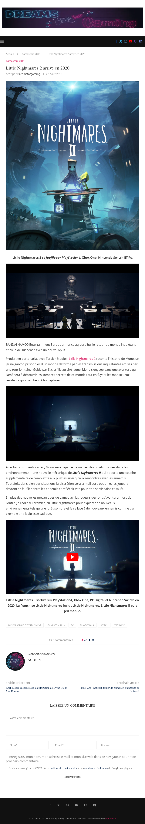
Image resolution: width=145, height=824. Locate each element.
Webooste (110, 818)
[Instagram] (125, 41)
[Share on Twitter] (93, 640)
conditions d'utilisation (96, 768)
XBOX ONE (119, 625)
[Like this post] (85, 640)
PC (72, 625)
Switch (104, 625)
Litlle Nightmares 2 (82, 359)
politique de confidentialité (64, 768)
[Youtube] (130, 41)
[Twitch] (135, 41)
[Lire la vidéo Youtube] (72, 557)
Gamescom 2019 (31, 54)
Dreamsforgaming (28, 74)
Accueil (10, 54)
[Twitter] (120, 41)
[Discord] (140, 41)
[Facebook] (116, 41)
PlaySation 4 (87, 625)
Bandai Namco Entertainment (24, 625)
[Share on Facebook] (89, 640)
